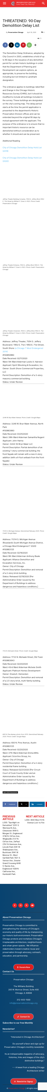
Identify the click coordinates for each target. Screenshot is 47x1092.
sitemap (23, 1010)
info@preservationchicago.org (23, 1003)
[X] (11, 45)
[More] (35, 45)
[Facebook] (5, 45)
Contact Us (8, 971)
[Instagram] (20, 905)
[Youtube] (32, 905)
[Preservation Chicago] (4, 32)
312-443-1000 (23, 999)
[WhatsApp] (29, 45)
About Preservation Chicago (17, 917)
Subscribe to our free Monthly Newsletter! (18, 1026)
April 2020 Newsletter (10, 792)
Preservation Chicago (15, 32)
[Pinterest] (23, 45)
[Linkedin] (17, 45)
